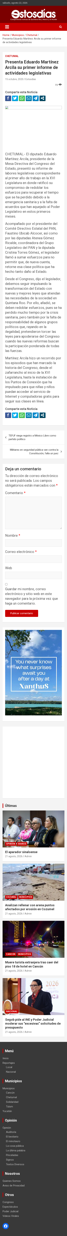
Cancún (10, 954)
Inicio (6, 1058)
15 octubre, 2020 (14, 79)
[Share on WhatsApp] (22, 98)
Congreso (8, 1202)
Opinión (10, 844)
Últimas (11, 806)
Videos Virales (11, 1216)
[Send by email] (29, 98)
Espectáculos (10, 1206)
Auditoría (11, 1132)
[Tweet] (15, 98)
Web (8, 568)
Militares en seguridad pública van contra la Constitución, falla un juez (34, 451)
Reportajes (9, 1062)
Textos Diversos (15, 1164)
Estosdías (30, 79)
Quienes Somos (12, 1180)
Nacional (11, 1011)
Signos (22, 844)
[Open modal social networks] (43, 98)
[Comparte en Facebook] (8, 98)
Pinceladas (12, 1155)
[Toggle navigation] (7, 27)
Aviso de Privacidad (14, 1185)
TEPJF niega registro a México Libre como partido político (32, 437)
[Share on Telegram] (36, 98)
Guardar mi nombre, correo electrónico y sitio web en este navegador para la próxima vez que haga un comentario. (31, 596)
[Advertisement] (33, 762)
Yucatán (7, 1111)
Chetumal (12, 56)
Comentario (15, 493)
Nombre (12, 535)
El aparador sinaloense (21, 852)
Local (9, 1067)
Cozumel (11, 897)
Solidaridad (12, 1101)
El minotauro (13, 1141)
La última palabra (15, 1150)
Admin (28, 856)
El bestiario (12, 1136)
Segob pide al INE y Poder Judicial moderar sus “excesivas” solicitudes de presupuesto (33, 1023)
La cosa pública (15, 1145)
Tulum (9, 1106)
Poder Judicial (10, 1211)
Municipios (25, 897)
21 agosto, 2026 (14, 856)
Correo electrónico (21, 552)
